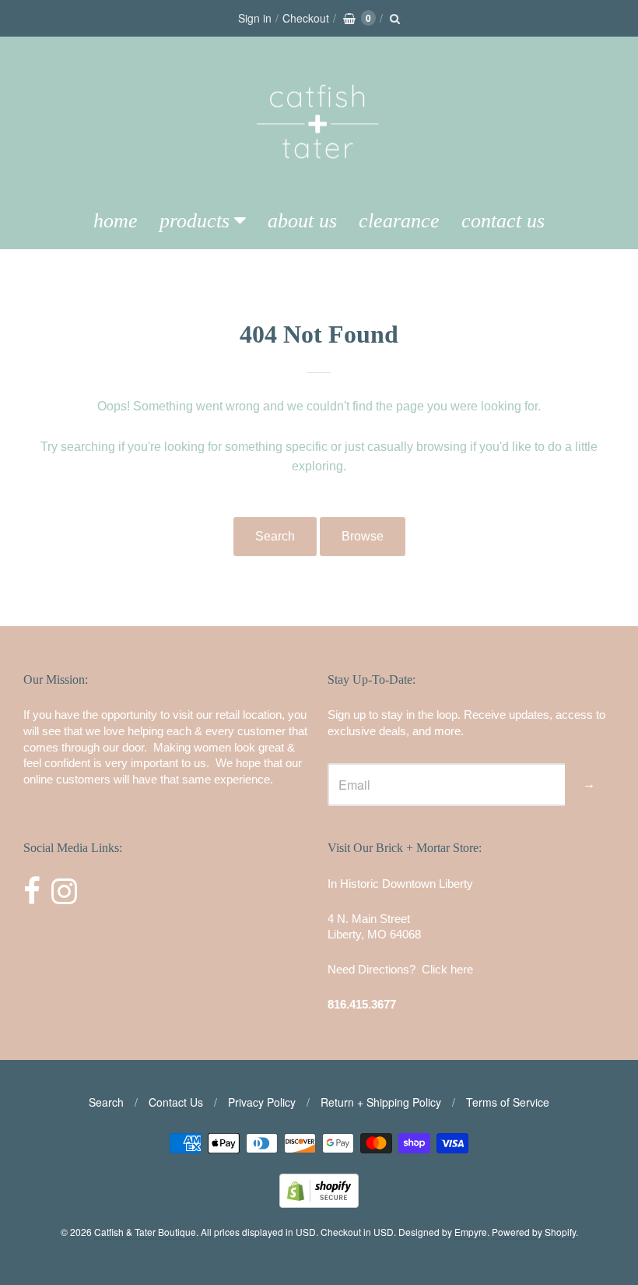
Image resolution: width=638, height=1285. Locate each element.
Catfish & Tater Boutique (145, 1231)
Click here (447, 969)
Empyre (470, 1231)
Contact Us (503, 220)
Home (115, 220)
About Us (302, 220)
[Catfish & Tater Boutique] (319, 180)
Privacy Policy (262, 1102)
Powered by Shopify (534, 1231)
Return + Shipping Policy (381, 1102)
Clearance (399, 220)
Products (195, 220)
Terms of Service (507, 1102)
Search (275, 536)
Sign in (255, 18)
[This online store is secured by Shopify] (319, 1203)
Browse (363, 536)
